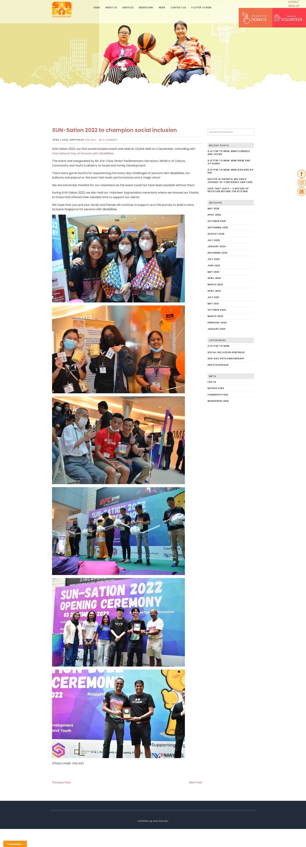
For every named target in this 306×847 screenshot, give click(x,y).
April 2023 (214, 278)
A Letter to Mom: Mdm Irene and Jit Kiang (229, 162)
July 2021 (214, 297)
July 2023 (214, 259)
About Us (121, 7)
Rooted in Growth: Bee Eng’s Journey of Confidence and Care (230, 181)
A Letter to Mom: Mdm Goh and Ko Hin (230, 171)
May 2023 (214, 271)
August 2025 (216, 233)
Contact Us (181, 7)
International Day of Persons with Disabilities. (83, 153)
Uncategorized (218, 364)
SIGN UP (293, 6)
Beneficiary (153, 7)
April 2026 (214, 214)
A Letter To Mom (202, 7)
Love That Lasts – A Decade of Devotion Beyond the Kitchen (228, 190)
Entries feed (216, 388)
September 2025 (218, 227)
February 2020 (217, 322)
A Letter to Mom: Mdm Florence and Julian (229, 153)
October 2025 (217, 221)
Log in (212, 381)
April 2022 (214, 290)
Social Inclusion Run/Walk (226, 352)
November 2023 (218, 252)
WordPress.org (218, 401)
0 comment (110, 139)
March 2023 (215, 284)
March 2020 (215, 316)
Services (136, 7)
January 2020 (217, 328)
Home (108, 7)
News (167, 7)
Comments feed (218, 394)
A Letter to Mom (219, 345)
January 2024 (217, 246)
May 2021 (213, 303)
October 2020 (217, 309)
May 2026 (214, 208)
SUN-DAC (91, 139)
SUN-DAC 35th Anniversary (226, 358)
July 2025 (214, 240)
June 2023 (214, 265)
